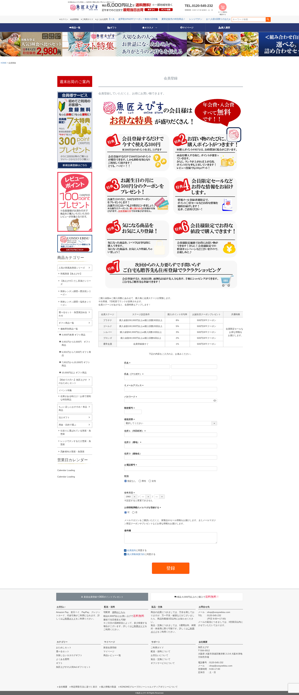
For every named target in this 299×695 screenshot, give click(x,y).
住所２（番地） (133, 442)
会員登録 (75, 19)
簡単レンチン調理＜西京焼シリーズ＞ (75, 293)
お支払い (61, 607)
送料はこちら (118, 612)
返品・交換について (160, 659)
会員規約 (131, 550)
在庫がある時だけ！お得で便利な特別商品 (75, 398)
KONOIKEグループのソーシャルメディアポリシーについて (149, 686)
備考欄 (127, 530)
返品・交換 (156, 607)
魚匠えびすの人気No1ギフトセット (73, 667)
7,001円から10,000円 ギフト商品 (76, 364)
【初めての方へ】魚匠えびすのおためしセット (73, 381)
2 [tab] (149, 59)
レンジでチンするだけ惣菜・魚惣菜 (75, 443)
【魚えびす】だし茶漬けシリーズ (75, 282)
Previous (4, 46)
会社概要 (203, 642)
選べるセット (62, 651)
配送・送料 (109, 607)
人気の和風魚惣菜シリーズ (72, 268)
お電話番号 (131, 465)
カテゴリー (62, 642)
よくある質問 (102, 19)
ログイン (64, 19)
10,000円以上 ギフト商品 (74, 372)
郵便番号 (130, 408)
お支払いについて (159, 655)
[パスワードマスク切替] (214, 401)
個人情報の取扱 (108, 686)
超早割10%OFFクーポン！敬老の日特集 (129, 19)
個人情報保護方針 (136, 554)
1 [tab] (147, 59)
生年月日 (130, 492)
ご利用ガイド (87, 19)
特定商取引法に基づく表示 (84, 686)
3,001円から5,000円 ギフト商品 (76, 343)
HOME (3, 63)
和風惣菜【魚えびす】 (71, 273)
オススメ (149, 27)
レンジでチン (187, 19)
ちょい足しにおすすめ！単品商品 (73, 408)
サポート (155, 642)
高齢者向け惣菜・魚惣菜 (72, 451)
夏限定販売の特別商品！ (165, 19)
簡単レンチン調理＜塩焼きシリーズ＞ (75, 303)
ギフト (113, 27)
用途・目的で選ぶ (67, 425)
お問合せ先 (204, 607)
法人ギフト (64, 417)
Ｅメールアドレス (134, 385)
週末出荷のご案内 (75, 82)
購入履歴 (225, 27)
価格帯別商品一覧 (69, 329)
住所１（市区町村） (135, 431)
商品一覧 (76, 27)
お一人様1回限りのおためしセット (215, 19)
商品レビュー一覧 (112, 655)
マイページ (188, 27)
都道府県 (130, 419)
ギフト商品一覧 (66, 323)
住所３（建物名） (133, 453)
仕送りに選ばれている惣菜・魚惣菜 (75, 432)
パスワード (131, 396)
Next (295, 46)
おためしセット (63, 647)
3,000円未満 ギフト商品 (73, 334)
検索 (268, 19)
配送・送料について (160, 651)
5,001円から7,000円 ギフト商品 (76, 354)
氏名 (127, 363)
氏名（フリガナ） (134, 374)
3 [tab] (152, 59)
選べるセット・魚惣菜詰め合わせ (73, 314)
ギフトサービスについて (163, 663)
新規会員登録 (109, 647)
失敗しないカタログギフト (69, 655)
